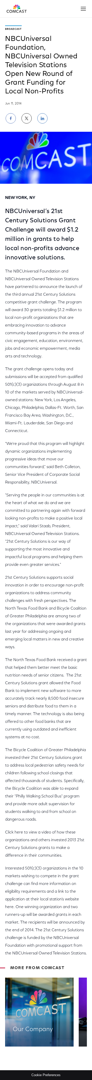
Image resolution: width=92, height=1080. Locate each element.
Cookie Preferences (46, 1075)
